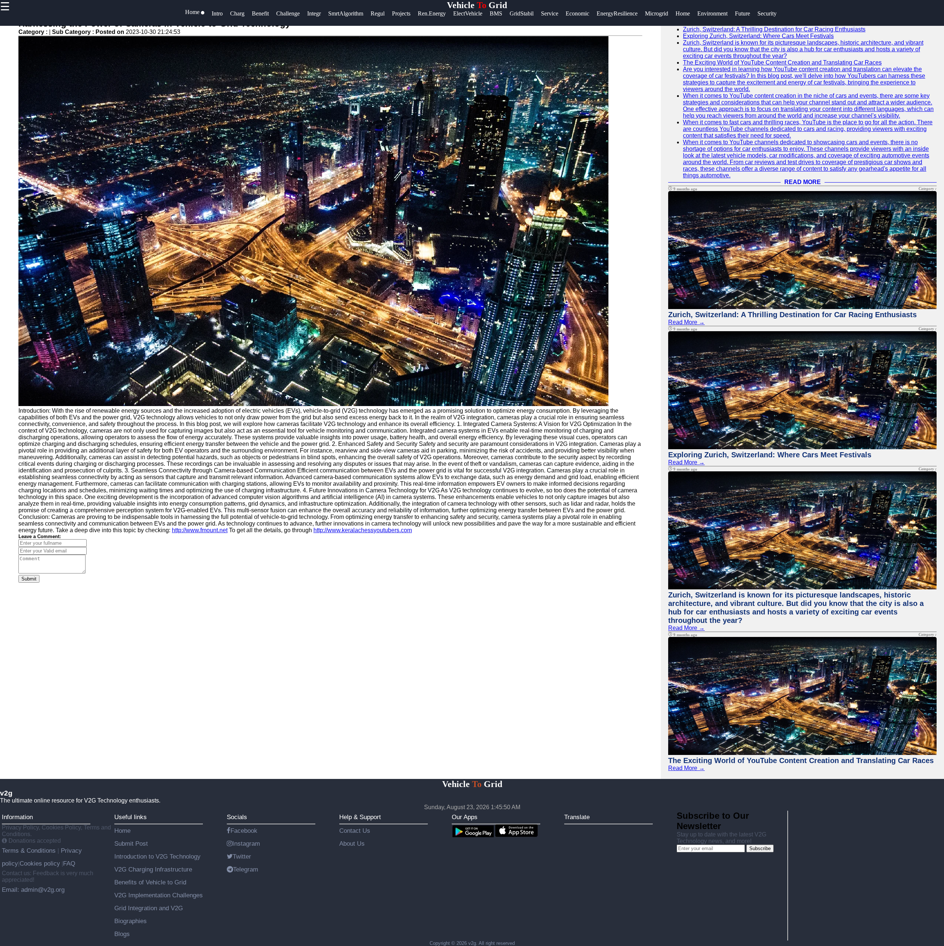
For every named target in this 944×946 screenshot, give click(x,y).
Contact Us (354, 830)
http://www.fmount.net (200, 530)
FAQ (69, 863)
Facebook (243, 830)
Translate (577, 817)
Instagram (246, 843)
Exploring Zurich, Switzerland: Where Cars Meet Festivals (758, 36)
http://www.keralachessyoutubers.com (362, 530)
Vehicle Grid (477, 5)
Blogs (122, 934)
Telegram (245, 869)
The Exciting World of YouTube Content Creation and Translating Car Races (782, 62)
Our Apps (465, 817)
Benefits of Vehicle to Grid (150, 882)
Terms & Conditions (30, 850)
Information (17, 817)
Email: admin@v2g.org (33, 889)
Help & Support (360, 817)
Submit (29, 579)
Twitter (242, 856)
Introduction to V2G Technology (157, 856)
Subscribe (760, 848)
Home (122, 830)
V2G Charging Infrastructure (153, 869)
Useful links (130, 817)
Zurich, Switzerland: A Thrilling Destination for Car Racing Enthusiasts (774, 29)
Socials (237, 817)
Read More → (686, 322)
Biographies (130, 921)
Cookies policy (40, 863)
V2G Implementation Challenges (158, 895)
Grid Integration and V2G (148, 908)
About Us (352, 843)
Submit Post (131, 843)
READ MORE (802, 182)
